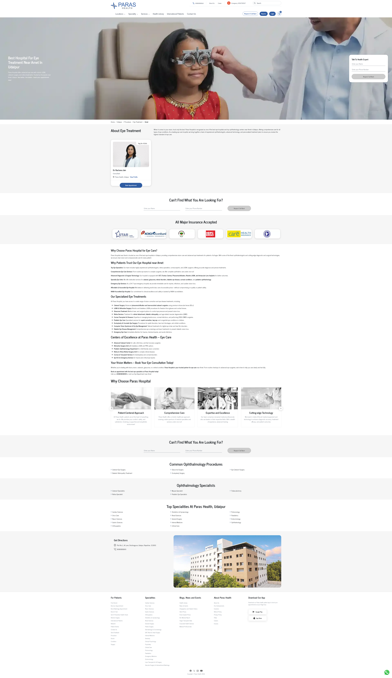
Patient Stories (115, 626)
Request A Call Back (250, 13)
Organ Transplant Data (186, 620)
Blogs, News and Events (190, 597)
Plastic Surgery (149, 626)
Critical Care (175, 526)
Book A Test (114, 612)
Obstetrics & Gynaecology (180, 512)
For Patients (116, 597)
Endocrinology (235, 519)
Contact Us (191, 13)
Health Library (158, 13)
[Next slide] (281, 408)
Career (219, 3)
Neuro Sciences (117, 519)
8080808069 (199, 3)
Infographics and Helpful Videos (188, 609)
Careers (216, 620)
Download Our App (256, 597)
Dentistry (147, 638)
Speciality (132, 13)
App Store (259, 618)
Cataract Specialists (118, 491)
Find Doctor (114, 603)
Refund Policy (218, 612)
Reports (263, 13)
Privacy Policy (218, 614)
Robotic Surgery (115, 617)
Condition (113, 641)
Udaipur (119, 122)
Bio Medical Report (185, 617)
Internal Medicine (177, 522)
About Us (211, 3)
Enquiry (216, 623)
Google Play (259, 612)
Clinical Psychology (150, 641)
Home (113, 122)
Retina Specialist (117, 494)
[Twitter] (194, 671)
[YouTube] (201, 671)
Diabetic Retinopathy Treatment (122, 473)
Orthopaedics (116, 526)
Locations (119, 13)
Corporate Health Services (187, 623)
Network (113, 623)
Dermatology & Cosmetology (153, 629)
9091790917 (242, 3)
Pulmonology (235, 512)
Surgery (113, 644)
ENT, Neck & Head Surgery (152, 632)
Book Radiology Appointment (119, 609)
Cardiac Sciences (117, 512)
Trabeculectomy (236, 491)
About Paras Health (222, 597)
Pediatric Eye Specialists (179, 494)
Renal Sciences (176, 515)
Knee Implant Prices (185, 614)
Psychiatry (148, 644)
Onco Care (115, 515)
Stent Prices (183, 612)
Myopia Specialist (177, 491)
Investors (216, 609)
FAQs (215, 617)
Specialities (150, 597)
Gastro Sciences (117, 522)
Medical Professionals (186, 626)
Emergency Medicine (151, 656)
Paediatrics (234, 515)
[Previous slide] (111, 408)
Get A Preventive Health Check (119, 614)
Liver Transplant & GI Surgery (153, 662)
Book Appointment (131, 185)
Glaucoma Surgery (177, 469)
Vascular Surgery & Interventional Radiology (157, 665)
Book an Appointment (117, 606)
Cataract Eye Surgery (118, 469)
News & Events (184, 606)
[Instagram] (197, 671)
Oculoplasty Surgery (178, 473)
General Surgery (177, 519)
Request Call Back (368, 76)
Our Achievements (219, 606)
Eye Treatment (137, 122)
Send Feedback (115, 632)
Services (144, 13)
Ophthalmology (236, 522)
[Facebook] (191, 671)
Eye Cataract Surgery (237, 469)
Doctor (113, 638)
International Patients (175, 13)
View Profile (134, 177)
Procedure (127, 122)
